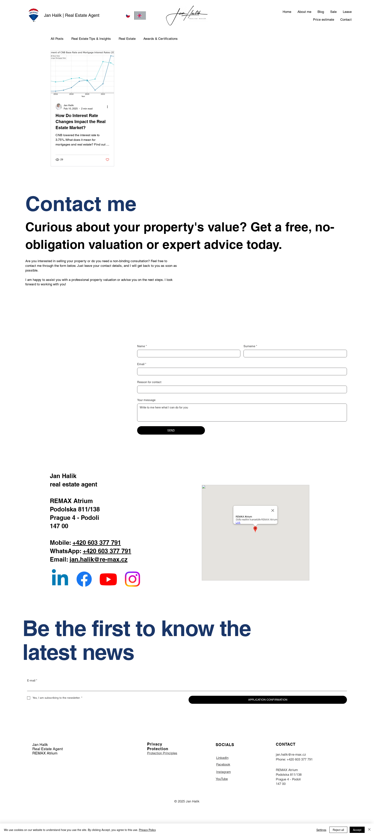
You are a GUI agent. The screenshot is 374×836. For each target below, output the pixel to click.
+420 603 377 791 (96, 542)
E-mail (32, 680)
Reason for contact (149, 382)
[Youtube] (108, 579)
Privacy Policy (147, 830)
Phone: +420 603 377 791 (294, 759)
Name (142, 346)
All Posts (57, 39)
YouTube (222, 779)
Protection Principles (162, 753)
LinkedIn (222, 758)
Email (141, 364)
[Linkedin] (60, 579)
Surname (250, 346)
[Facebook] (84, 579)
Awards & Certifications (160, 39)
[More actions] (108, 106)
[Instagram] (132, 579)
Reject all (338, 830)
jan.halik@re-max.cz (99, 559)
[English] (140, 15)
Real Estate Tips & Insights (91, 39)
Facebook (223, 764)
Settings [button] (321, 830)
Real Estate (127, 39)
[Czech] (128, 15)
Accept (357, 830)
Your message (146, 400)
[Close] (369, 830)
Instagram (223, 772)
